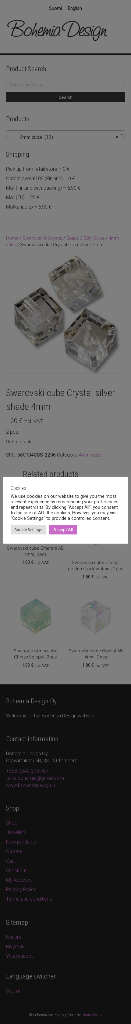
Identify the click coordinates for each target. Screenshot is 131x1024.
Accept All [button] (63, 529)
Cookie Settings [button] (28, 529)
